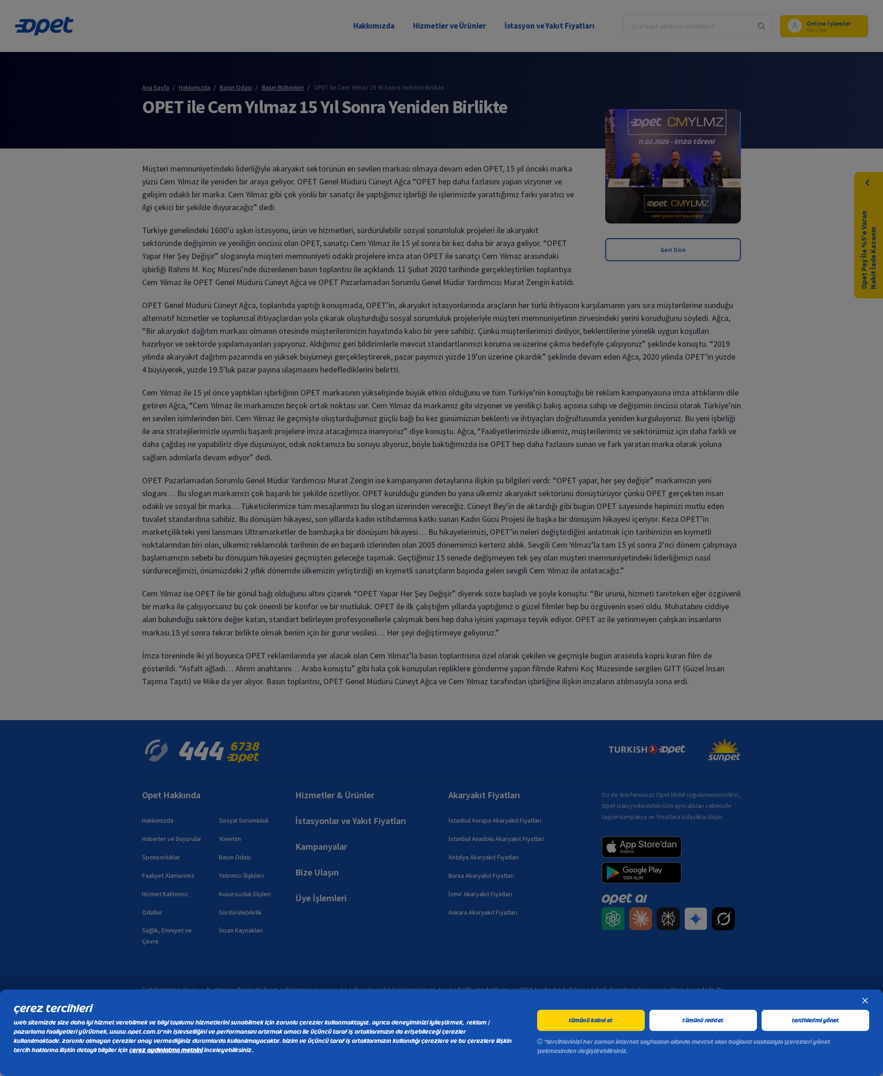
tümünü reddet (702, 1020)
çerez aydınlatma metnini (166, 1050)
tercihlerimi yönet (815, 1020)
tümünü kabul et (591, 1020)
